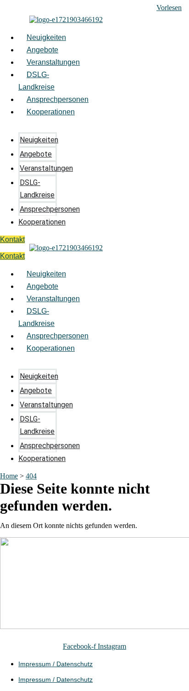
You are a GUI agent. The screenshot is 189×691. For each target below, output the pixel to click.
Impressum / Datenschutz (55, 664)
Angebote (42, 50)
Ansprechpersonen (58, 99)
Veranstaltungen (53, 62)
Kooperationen (51, 112)
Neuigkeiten (46, 37)
